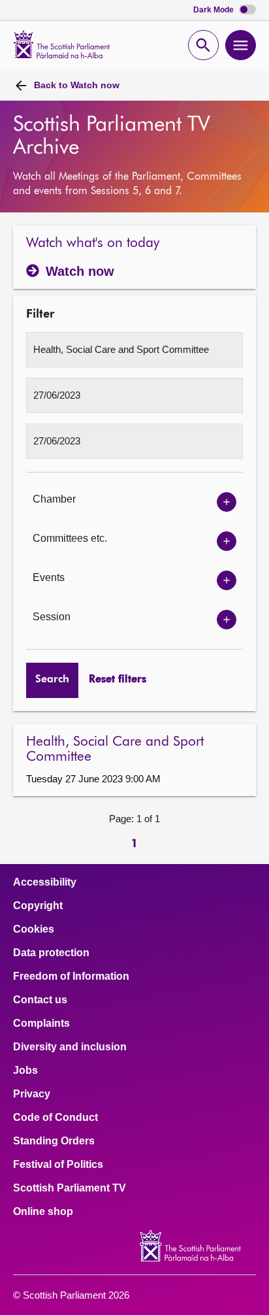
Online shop (43, 1212)
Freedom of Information (71, 976)
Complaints (41, 1023)
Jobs (25, 1070)
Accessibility (44, 882)
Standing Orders (54, 1141)
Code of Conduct (55, 1117)
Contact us (40, 1000)
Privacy (31, 1094)
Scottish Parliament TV (69, 1188)
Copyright (38, 906)
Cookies (33, 929)
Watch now (76, 85)
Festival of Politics (58, 1164)
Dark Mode (214, 10)
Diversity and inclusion (70, 1047)
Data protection (51, 953)
